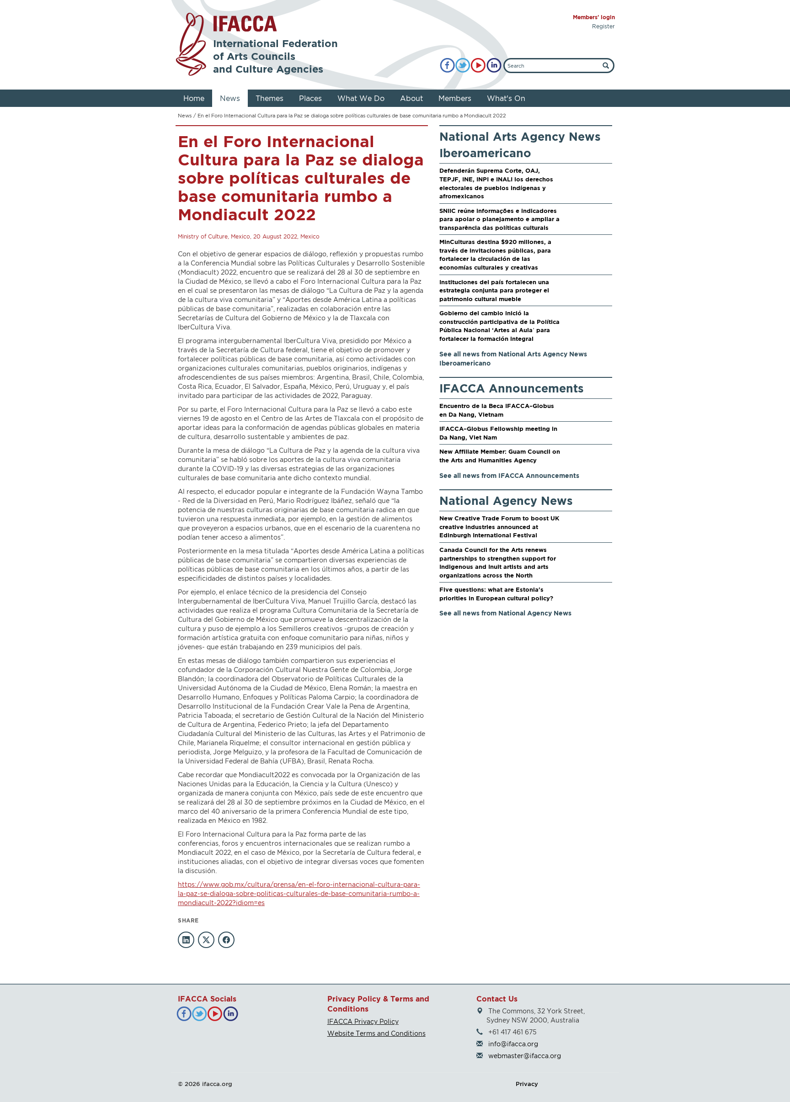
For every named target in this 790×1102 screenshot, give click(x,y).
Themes (269, 98)
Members (454, 98)
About (411, 98)
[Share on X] (206, 940)
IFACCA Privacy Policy (363, 1021)
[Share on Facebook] (226, 940)
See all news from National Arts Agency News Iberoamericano (513, 358)
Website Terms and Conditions (376, 1033)
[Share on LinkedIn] (186, 940)
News (230, 98)
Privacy (527, 1084)
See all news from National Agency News (505, 612)
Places (310, 98)
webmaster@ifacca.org (524, 1055)
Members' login (594, 17)
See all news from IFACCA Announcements (509, 475)
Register (603, 26)
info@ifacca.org (513, 1043)
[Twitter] (462, 65)
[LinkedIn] (494, 65)
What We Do (360, 98)
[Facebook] (447, 65)
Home (193, 98)
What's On (506, 98)
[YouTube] (478, 65)
